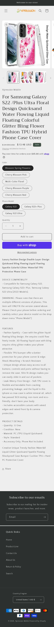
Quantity (6, 220)
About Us (10, 560)
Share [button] (8, 469)
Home (9, 540)
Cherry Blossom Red (15, 195)
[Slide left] (3, 78)
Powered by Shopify (38, 621)
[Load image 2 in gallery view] (27, 77)
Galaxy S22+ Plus (33, 207)
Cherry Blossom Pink (16, 175)
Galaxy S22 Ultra (13, 213)
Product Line (12, 546)
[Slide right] (50, 78)
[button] (6, 10)
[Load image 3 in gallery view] (40, 77)
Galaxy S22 (11, 207)
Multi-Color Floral (14, 181)
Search (9, 573)
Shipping (5, 149)
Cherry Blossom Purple (17, 188)
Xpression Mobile (22, 621)
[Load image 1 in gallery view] (13, 77)
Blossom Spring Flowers (17, 168)
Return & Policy (13, 567)
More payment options (27, 252)
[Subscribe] (44, 517)
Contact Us (11, 553)
